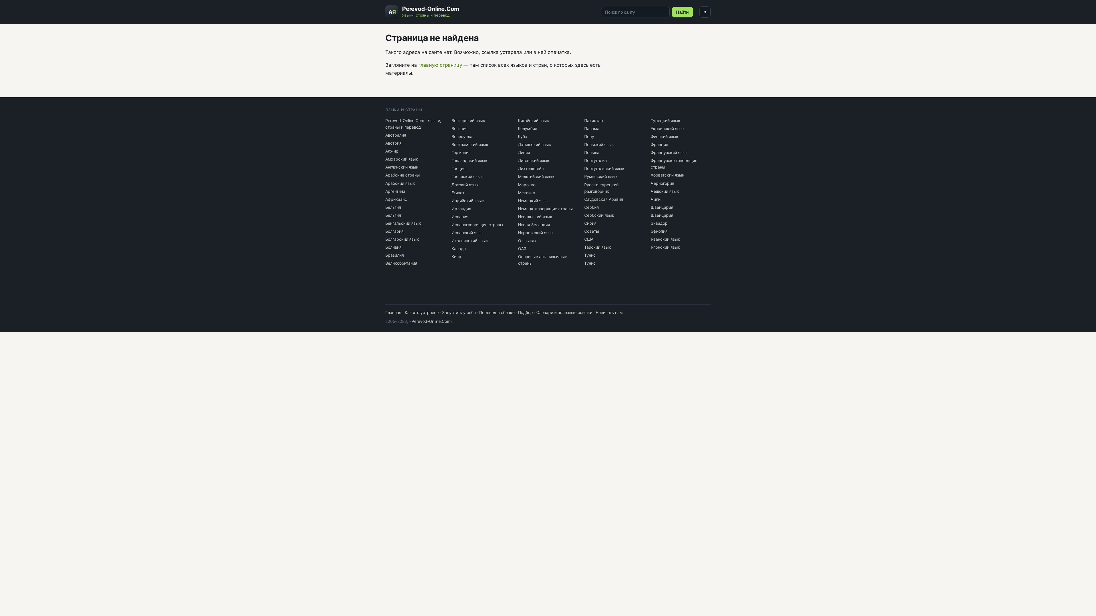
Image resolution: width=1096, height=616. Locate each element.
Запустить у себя (459, 312)
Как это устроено (422, 312)
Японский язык (665, 247)
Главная (393, 312)
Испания (460, 216)
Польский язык (599, 144)
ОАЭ (522, 248)
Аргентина (395, 191)
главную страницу (440, 65)
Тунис (590, 255)
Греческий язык (467, 176)
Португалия (595, 160)
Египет (458, 192)
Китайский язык (533, 120)
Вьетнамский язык (470, 144)
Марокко (526, 184)
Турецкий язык (665, 120)
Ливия (524, 152)
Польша (591, 152)
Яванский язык (665, 239)
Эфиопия (659, 231)
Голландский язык (469, 160)
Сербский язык (599, 215)
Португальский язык (604, 168)
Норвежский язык (536, 232)
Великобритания (401, 263)
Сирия (590, 223)
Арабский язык (400, 183)
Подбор (525, 312)
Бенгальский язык (403, 223)
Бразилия (394, 255)
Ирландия (461, 208)
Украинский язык (668, 128)
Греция (459, 168)
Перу (589, 136)
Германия (461, 152)
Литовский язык (533, 160)
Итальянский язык (470, 240)
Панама (591, 128)
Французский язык (669, 152)
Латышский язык (534, 144)
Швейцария (662, 207)
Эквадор (659, 223)
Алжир (391, 151)
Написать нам (609, 312)
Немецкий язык (533, 200)
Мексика (526, 192)
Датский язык (465, 184)
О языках (527, 240)
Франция (659, 144)
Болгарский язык (402, 239)
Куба (522, 136)
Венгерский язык (468, 120)
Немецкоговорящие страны (545, 208)
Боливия (393, 247)
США (588, 239)
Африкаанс (396, 199)
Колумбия (527, 128)
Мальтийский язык (536, 176)
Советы (591, 231)
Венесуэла (462, 136)
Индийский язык (468, 200)
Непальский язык (535, 216)
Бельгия (393, 207)
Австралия (395, 135)
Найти (682, 12)
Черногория (662, 183)
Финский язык (664, 136)
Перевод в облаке (497, 312)
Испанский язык (468, 232)
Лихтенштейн (531, 168)
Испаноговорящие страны (477, 224)
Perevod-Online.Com (431, 321)
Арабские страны (402, 175)
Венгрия (460, 128)
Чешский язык (665, 191)
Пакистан (593, 120)
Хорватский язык (667, 175)
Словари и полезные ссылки (564, 312)
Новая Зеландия (534, 224)
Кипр (456, 256)
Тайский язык (597, 247)
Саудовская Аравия (603, 199)
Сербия (591, 207)
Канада (459, 248)
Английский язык (401, 167)
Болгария (394, 231)
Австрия (393, 143)
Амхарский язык (401, 159)
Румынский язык (601, 176)
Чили (655, 199)
